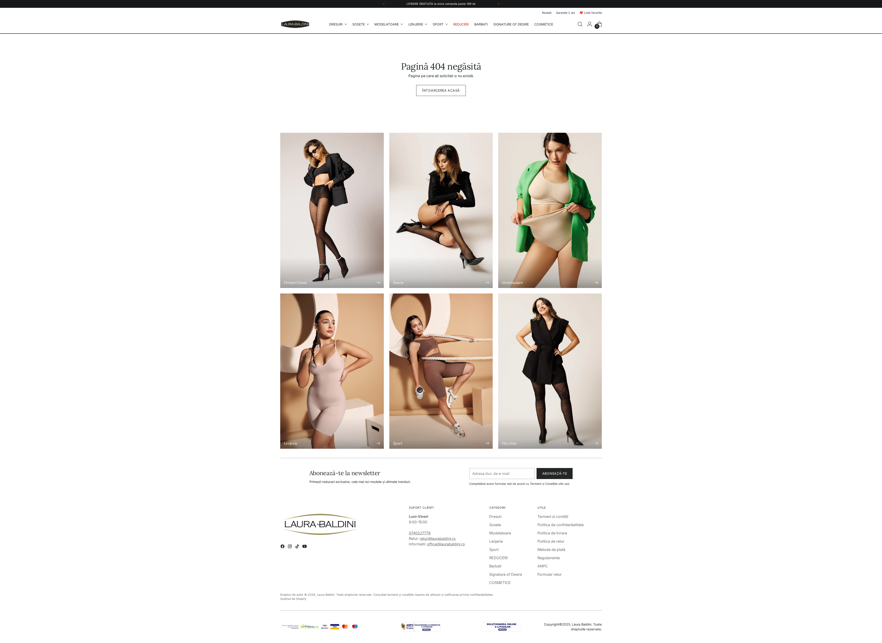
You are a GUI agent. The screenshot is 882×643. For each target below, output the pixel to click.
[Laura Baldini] (295, 24)
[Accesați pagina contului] (589, 24)
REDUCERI (498, 558)
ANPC (542, 566)
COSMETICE (500, 582)
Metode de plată (551, 549)
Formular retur (549, 574)
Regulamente (548, 558)
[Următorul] (498, 4)
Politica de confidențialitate (560, 524)
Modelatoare (500, 533)
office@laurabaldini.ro (446, 544)
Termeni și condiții (552, 516)
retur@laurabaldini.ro (438, 538)
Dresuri (495, 516)
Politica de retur (550, 541)
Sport (494, 549)
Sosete (495, 524)
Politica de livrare (552, 533)
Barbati (495, 566)
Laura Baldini (325, 594)
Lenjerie (496, 541)
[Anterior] (384, 4)
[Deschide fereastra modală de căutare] (580, 24)
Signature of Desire (505, 574)
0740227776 (420, 533)
